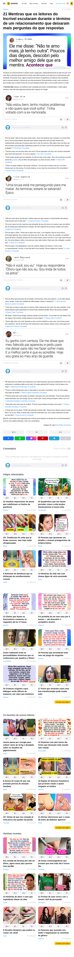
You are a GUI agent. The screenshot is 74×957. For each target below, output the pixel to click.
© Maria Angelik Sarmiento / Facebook (34, 392)
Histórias (5, 9)
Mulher (5, 546)
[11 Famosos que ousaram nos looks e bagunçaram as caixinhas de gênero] (54, 916)
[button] (13, 432)
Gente (40, 546)
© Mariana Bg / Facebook (52, 318)
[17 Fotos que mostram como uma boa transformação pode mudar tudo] (54, 674)
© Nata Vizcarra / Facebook (24, 415)
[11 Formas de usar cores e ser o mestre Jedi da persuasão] (54, 882)
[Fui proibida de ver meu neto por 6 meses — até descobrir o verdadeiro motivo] (54, 602)
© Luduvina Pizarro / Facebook (37, 221)
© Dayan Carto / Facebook (14, 312)
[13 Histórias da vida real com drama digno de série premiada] (54, 559)
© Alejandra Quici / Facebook (10, 363)
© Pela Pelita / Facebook (20, 148)
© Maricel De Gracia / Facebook (16, 326)
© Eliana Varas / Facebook (14, 170)
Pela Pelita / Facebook (63, 425)
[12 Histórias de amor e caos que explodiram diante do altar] (19, 882)
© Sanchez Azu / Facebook (10, 119)
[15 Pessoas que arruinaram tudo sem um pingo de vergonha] (54, 638)
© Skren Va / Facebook (16, 242)
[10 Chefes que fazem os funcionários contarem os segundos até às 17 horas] (19, 602)
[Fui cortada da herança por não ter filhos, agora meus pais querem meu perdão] (19, 846)
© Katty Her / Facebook (13, 229)
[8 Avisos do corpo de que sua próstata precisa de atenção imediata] (19, 766)
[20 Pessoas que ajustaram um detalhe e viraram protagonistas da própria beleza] (54, 523)
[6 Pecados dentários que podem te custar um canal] (19, 916)
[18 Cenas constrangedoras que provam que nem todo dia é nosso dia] (54, 846)
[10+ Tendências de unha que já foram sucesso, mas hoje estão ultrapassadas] (19, 523)
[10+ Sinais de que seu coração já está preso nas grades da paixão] (19, 803)
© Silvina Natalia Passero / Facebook (13, 280)
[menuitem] (24, 3)
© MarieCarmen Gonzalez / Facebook (23, 387)
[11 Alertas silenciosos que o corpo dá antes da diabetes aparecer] (54, 803)
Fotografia (41, 869)
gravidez (15, 160)
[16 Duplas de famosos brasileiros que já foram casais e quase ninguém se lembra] (54, 766)
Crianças (41, 625)
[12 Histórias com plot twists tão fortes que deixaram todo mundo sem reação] (54, 728)
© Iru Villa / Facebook (44, 154)
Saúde (5, 582)
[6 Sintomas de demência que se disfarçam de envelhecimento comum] (19, 559)
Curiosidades (42, 510)
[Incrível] (12, 3)
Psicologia (6, 822)
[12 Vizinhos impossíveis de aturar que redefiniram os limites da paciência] (19, 487)
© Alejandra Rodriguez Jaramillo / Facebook (20, 401)
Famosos (41, 789)
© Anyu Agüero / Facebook (10, 199)
